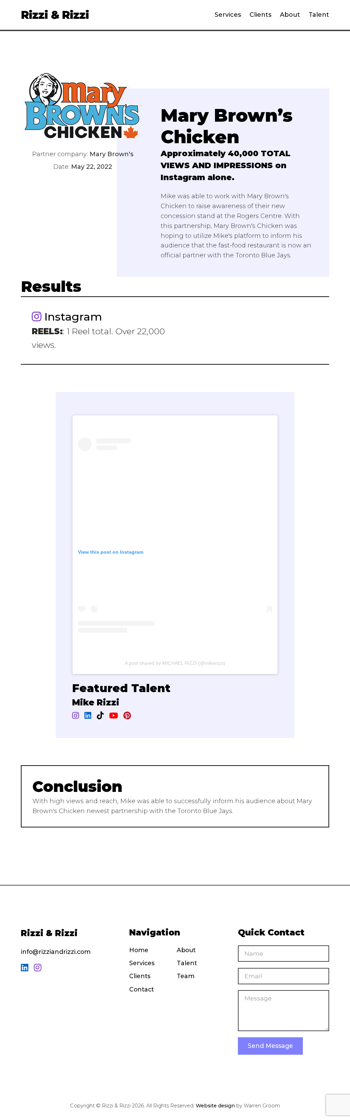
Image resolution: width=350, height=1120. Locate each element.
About (290, 14)
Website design (215, 1106)
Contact (141, 989)
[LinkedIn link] (24, 967)
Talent (319, 14)
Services (228, 14)
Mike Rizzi (95, 702)
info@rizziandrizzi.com (56, 951)
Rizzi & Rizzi (55, 15)
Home (138, 950)
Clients (260, 14)
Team (185, 976)
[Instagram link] (37, 967)
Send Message (270, 1045)
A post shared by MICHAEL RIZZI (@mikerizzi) (175, 663)
